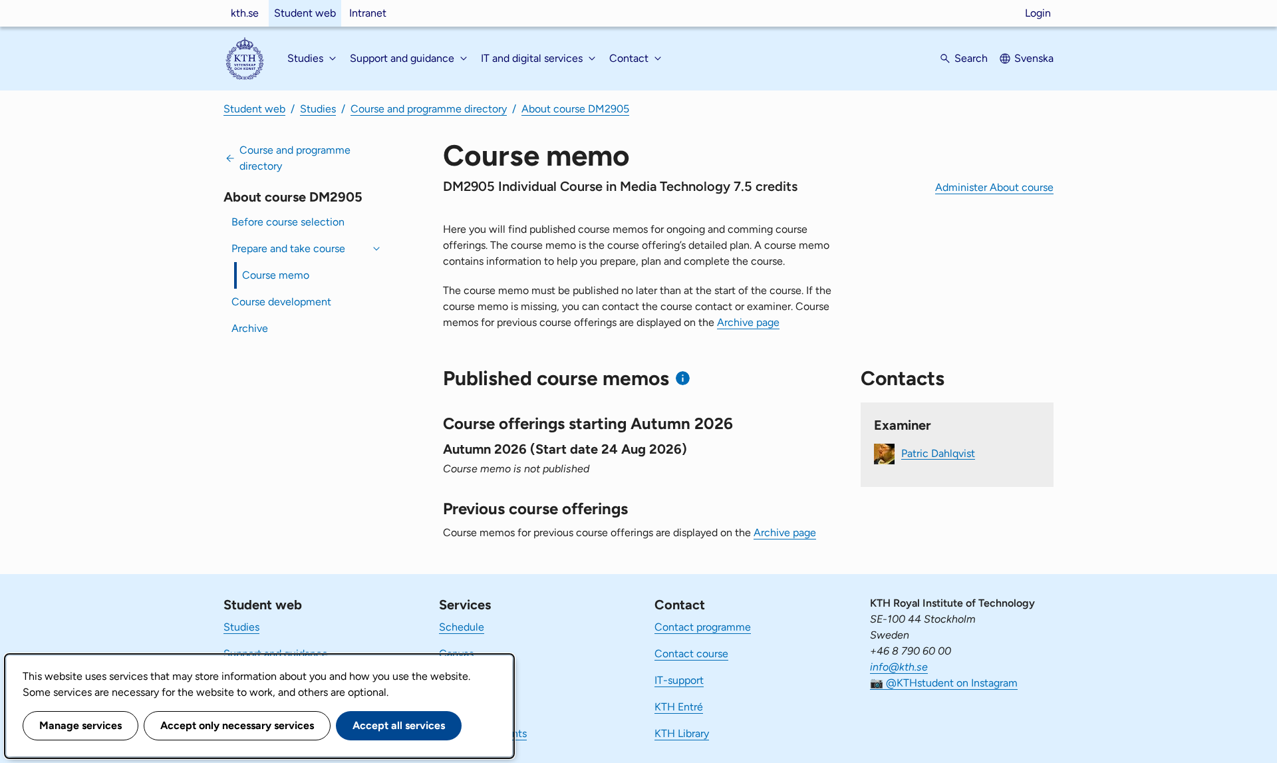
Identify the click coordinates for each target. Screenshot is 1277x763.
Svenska (1034, 58)
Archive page (748, 322)
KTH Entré (678, 706)
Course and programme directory (429, 108)
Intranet (367, 13)
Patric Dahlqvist (938, 452)
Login (1038, 13)
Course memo (275, 275)
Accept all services (399, 725)
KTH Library (681, 733)
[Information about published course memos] (683, 378)
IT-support (679, 680)
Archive (249, 328)
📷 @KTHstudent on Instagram (944, 683)
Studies (318, 108)
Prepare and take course (288, 248)
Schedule (461, 627)
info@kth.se (899, 667)
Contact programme (702, 627)
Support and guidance (275, 653)
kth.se (245, 13)
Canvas (456, 653)
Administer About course (994, 187)
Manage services (80, 725)
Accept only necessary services (237, 725)
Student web (305, 13)
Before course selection (288, 222)
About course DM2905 (575, 108)
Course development (281, 301)
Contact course (691, 653)
